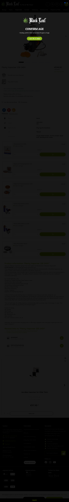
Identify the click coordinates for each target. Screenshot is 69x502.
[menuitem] (65, 1)
